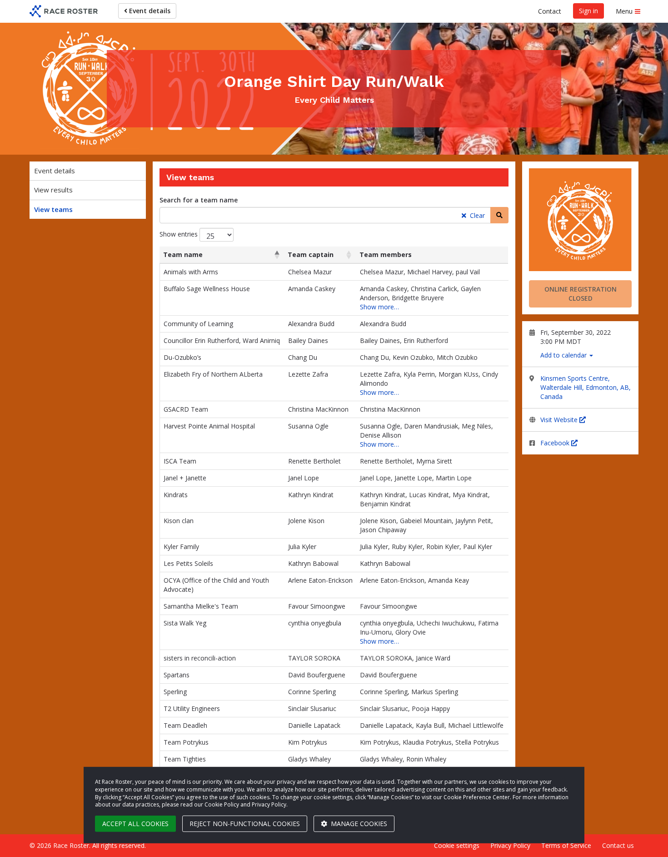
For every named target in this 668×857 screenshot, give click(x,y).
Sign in (588, 10)
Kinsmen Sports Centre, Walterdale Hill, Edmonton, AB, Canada (585, 387)
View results (53, 189)
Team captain (311, 254)
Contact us (618, 845)
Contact (549, 11)
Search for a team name (199, 200)
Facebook (555, 443)
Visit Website (559, 419)
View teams (53, 209)
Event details (148, 10)
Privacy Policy (510, 845)
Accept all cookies (135, 823)
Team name (183, 254)
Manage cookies (358, 823)
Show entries (179, 234)
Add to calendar (564, 355)
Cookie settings (456, 845)
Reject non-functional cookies (244, 823)
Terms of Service (566, 845)
